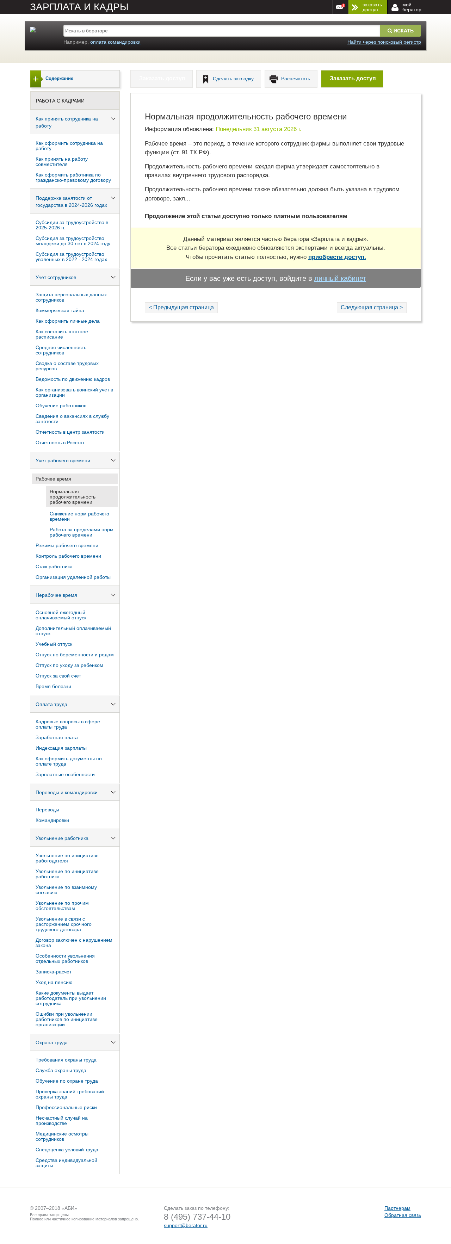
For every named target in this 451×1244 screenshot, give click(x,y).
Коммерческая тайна (60, 310)
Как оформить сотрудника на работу (69, 145)
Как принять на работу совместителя (62, 161)
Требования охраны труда (66, 1060)
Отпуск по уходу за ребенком (69, 665)
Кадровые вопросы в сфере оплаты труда (68, 724)
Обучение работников (61, 405)
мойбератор (411, 7)
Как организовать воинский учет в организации (74, 392)
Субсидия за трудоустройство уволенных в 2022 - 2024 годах (71, 256)
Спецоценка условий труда (67, 1149)
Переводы (47, 809)
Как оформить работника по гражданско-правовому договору (73, 177)
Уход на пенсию (54, 982)
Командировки (52, 820)
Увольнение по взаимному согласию (66, 889)
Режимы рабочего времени (67, 545)
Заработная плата (57, 737)
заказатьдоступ (372, 7)
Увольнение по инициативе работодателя (67, 858)
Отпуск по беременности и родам (75, 654)
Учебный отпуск (54, 644)
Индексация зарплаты (61, 748)
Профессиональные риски (66, 1107)
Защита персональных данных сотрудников (71, 297)
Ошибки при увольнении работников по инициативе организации (67, 1019)
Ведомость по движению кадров (73, 379)
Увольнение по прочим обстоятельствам (62, 905)
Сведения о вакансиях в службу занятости (72, 418)
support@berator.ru (186, 1225)
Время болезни (53, 686)
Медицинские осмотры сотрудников (62, 1136)
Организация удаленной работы (73, 577)
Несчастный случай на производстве (62, 1120)
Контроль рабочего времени (68, 556)
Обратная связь (402, 1215)
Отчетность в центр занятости (70, 432)
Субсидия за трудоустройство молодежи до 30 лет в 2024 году (73, 240)
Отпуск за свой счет (58, 676)
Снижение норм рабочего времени (79, 516)
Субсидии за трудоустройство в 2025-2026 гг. (72, 224)
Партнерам (397, 1208)
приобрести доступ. (337, 257)
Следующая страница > (372, 307)
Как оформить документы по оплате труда (69, 761)
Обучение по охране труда (67, 1081)
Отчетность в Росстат (60, 442)
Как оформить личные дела (68, 321)
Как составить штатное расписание (62, 334)
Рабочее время (53, 479)
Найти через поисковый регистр (384, 42)
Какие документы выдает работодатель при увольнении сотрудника (71, 998)
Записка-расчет (54, 971)
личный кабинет (340, 278)
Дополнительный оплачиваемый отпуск (73, 630)
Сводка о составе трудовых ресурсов (67, 365)
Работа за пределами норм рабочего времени (81, 532)
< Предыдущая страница (181, 307)
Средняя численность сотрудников (61, 350)
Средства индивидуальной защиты (66, 1162)
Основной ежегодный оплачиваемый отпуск (61, 614)
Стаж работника (54, 566)
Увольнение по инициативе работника (67, 873)
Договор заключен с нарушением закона (74, 942)
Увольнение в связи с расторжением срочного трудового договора (64, 924)
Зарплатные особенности (65, 774)
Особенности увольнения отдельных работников (65, 958)
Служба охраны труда (61, 1070)
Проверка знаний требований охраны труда (70, 1094)
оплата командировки (115, 42)
